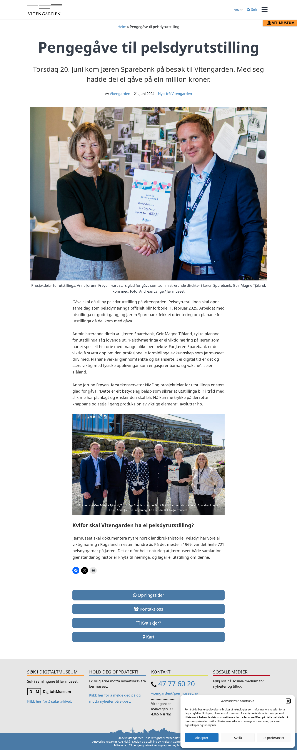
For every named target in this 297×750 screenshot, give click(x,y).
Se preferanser (273, 737)
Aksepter (201, 737)
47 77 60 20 (176, 683)
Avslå (238, 737)
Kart (149, 637)
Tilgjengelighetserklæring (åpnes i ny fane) (156, 745)
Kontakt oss (150, 609)
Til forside (120, 745)
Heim (122, 26)
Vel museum (283, 22)
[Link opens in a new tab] (49, 691)
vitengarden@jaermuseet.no (174, 693)
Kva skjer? (150, 623)
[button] (288, 701)
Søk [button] (253, 9)
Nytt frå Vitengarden (175, 93)
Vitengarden (120, 93)
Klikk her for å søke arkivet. (49, 701)
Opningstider (150, 595)
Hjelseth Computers (174, 741)
